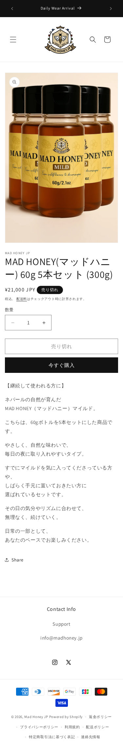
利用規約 (72, 727)
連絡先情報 (90, 737)
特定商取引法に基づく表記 (52, 737)
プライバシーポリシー (39, 727)
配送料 (21, 299)
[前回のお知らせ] (12, 8)
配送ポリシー (97, 727)
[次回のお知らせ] (111, 8)
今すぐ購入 (62, 365)
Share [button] (17, 560)
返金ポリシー (100, 716)
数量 (9, 310)
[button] (13, 39)
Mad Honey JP (36, 716)
